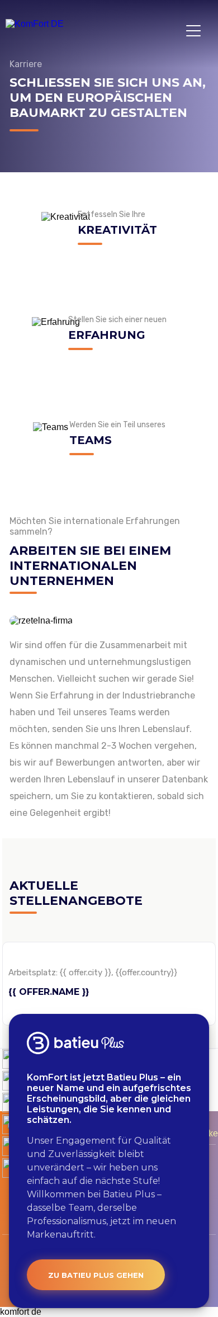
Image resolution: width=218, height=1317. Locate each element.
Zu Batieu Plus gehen (96, 1275)
